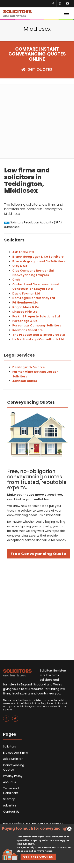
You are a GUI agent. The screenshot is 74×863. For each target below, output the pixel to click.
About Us (9, 782)
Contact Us (11, 812)
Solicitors (9, 746)
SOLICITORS (17, 13)
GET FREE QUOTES (38, 857)
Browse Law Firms (15, 753)
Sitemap (9, 799)
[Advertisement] (37, 122)
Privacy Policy (12, 776)
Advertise (9, 805)
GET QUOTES (40, 69)
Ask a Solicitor (13, 759)
